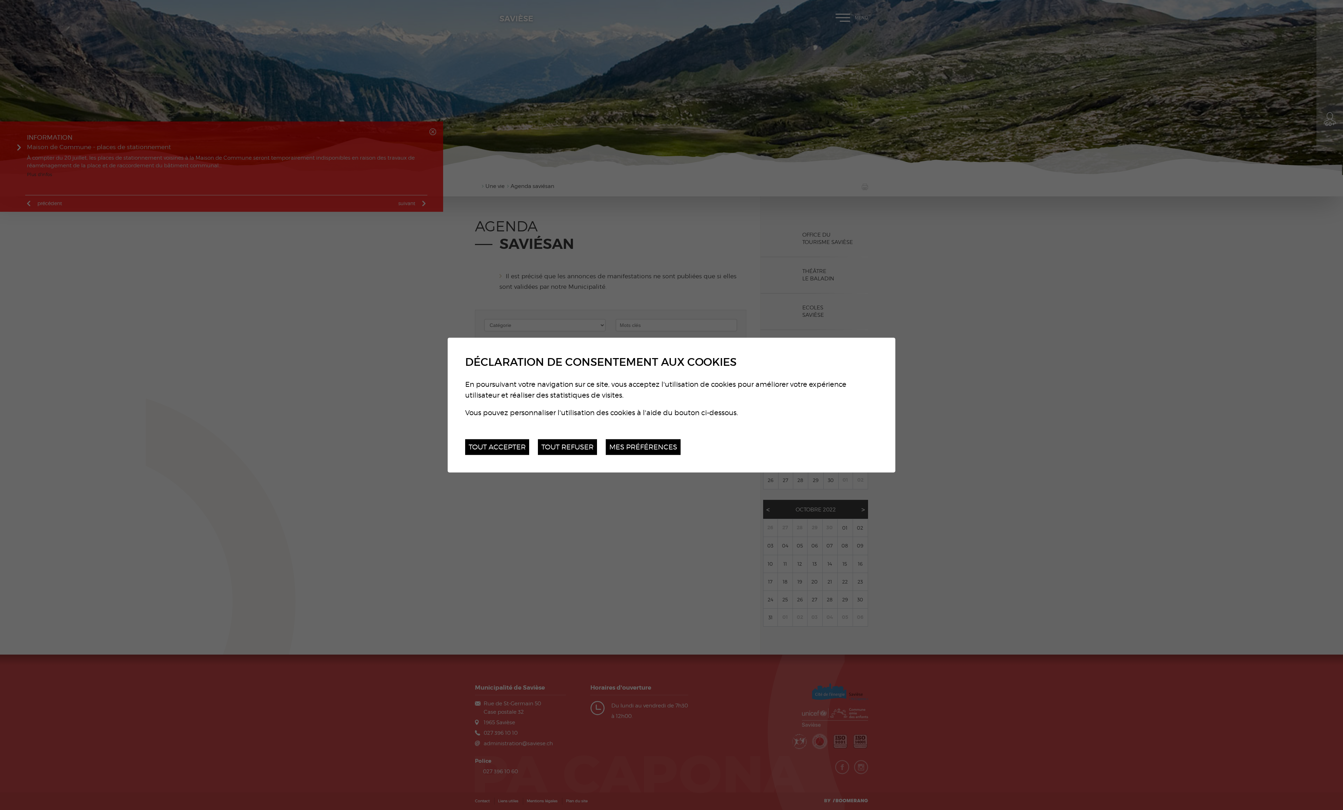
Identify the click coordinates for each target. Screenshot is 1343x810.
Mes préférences (643, 446)
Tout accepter (497, 446)
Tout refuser (567, 446)
